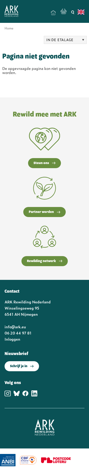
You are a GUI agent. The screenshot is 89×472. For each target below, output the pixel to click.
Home (53, 12)
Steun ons (41, 163)
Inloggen (12, 339)
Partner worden (41, 212)
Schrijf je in (18, 366)
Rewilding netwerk (41, 261)
